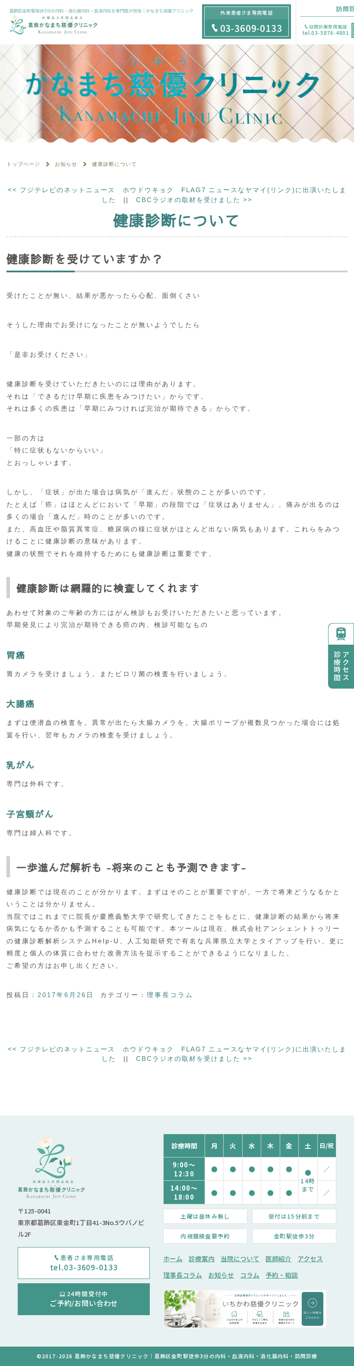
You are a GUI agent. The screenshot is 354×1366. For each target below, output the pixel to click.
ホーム (173, 1258)
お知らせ (221, 1274)
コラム (249, 1274)
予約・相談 (282, 1274)
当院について (240, 1258)
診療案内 (202, 1258)
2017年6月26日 (66, 994)
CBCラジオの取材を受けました (194, 199)
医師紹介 (278, 1258)
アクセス (310, 1258)
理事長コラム (170, 994)
